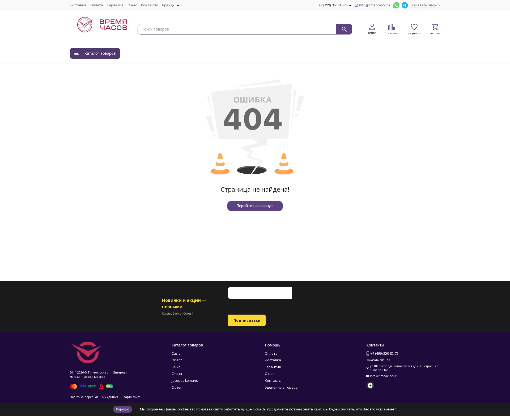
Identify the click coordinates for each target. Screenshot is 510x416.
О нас (132, 5)
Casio (176, 353)
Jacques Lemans (185, 380)
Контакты (149, 5)
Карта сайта (132, 397)
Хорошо (122, 409)
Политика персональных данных (94, 397)
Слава (177, 373)
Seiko (176, 366)
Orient (177, 360)
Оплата (96, 5)
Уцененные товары (281, 387)
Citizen (177, 387)
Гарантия (115, 5)
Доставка (78, 5)
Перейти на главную (255, 205)
